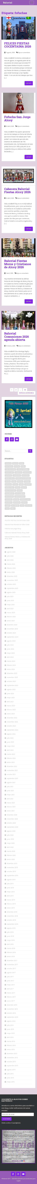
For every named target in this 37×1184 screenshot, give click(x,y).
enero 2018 (11, 956)
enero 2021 (11, 811)
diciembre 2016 (12, 1005)
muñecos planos (20, 496)
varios (7, 508)
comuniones (27, 472)
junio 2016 (10, 1029)
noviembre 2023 (12, 677)
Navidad (16, 499)
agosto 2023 (11, 689)
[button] (18, 28)
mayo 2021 (10, 795)
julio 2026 (10, 556)
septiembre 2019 (12, 875)
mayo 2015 (10, 1082)
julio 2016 (10, 1025)
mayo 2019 (10, 892)
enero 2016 (11, 1049)
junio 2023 (10, 693)
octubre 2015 (11, 1062)
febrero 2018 (11, 952)
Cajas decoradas (10, 469)
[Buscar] (30, 451)
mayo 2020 (10, 843)
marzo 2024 (11, 661)
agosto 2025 (11, 592)
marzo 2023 (11, 706)
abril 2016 (10, 1037)
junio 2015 (10, 1078)
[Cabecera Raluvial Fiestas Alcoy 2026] (18, 175)
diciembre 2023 (12, 673)
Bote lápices (9, 466)
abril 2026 (10, 560)
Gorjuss (15, 484)
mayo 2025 (10, 604)
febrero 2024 (11, 665)
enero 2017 (11, 1001)
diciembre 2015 (12, 1053)
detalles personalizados (23, 478)
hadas (21, 484)
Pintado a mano (25, 499)
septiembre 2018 (12, 924)
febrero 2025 (11, 617)
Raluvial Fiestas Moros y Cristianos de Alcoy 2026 (17, 264)
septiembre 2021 (12, 778)
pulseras (24, 502)
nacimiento (8, 499)
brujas (23, 466)
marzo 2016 (11, 1041)
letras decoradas (10, 490)
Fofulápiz (27, 481)
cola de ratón (9, 472)
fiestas (14, 481)
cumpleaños (16, 475)
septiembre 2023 (12, 685)
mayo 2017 (10, 985)
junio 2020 (10, 839)
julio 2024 (10, 645)
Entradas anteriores (26, 393)
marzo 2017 (11, 993)
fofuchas (20, 481)
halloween (28, 484)
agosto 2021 (11, 782)
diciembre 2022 (12, 718)
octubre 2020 (11, 823)
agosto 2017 (11, 973)
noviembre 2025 (12, 580)
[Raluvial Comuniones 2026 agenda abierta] (18, 320)
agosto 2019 (11, 880)
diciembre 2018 (12, 912)
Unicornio (28, 505)
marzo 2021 (11, 803)
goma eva (8, 484)
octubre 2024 (11, 633)
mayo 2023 (10, 698)
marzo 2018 (11, 948)
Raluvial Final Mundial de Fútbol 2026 (17, 525)
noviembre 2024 (12, 629)
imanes (18, 487)
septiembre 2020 (12, 827)
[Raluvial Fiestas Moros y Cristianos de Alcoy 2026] (18, 247)
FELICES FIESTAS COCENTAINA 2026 (17, 44)
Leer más (28, 83)
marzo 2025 (11, 613)
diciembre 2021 (12, 766)
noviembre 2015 (12, 1058)
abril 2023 (10, 702)
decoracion (25, 475)
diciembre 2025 (12, 576)
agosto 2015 (11, 1070)
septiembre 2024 (12, 637)
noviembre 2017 (12, 964)
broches (16, 466)
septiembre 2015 (12, 1066)
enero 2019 (11, 908)
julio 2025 (10, 596)
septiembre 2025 (12, 588)
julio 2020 (10, 835)
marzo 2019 (11, 900)
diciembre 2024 (12, 625)
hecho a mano (9, 487)
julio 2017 (10, 977)
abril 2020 (10, 847)
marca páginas (20, 493)
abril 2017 (10, 989)
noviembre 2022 (12, 722)
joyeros (24, 487)
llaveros (19, 490)
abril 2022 (10, 750)
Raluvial (7, 2)
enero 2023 (11, 714)
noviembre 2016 (12, 1009)
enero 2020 (11, 859)
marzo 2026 (11, 564)
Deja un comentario (24, 52)
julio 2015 (10, 1074)
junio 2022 (10, 742)
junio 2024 (10, 649)
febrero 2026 (11, 568)
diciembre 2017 (12, 960)
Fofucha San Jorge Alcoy (17, 118)
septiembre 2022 (12, 730)
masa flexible (9, 496)
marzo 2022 (11, 754)
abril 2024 (10, 657)
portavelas (17, 502)
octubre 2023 (11, 681)
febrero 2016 (11, 1045)
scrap (22, 505)
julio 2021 (10, 787)
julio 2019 (10, 884)
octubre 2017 (11, 969)
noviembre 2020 (12, 819)
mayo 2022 (10, 746)
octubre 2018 (11, 920)
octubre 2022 (11, 726)
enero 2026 (11, 572)
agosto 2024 (11, 641)
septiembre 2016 (12, 1017)
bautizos (15, 463)
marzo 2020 (11, 851)
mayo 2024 (10, 653)
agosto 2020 (11, 831)
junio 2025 (10, 600)
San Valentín (15, 505)
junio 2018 (10, 936)
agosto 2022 (11, 734)
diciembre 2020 (12, 815)
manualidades (9, 493)
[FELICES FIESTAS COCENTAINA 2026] (18, 28)
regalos (7, 505)
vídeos (13, 508)
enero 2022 (11, 762)
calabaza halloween (23, 469)
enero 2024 (11, 669)
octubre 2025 (11, 584)
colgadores (18, 472)
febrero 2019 (11, 904)
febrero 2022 (11, 758)
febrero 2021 (11, 807)
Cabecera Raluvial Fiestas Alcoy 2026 (17, 190)
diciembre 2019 (12, 863)
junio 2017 (10, 981)
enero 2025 (11, 621)
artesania (8, 463)
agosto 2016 (11, 1021)
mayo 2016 (10, 1033)
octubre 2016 (11, 1013)
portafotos (8, 502)
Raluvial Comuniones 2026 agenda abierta (16, 336)
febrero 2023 (11, 710)
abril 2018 (10, 944)
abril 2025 (10, 609)
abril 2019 (10, 896)
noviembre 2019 (12, 867)
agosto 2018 (11, 928)
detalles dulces (9, 478)
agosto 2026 (11, 552)
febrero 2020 (11, 855)
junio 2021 (10, 791)
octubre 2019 (11, 871)
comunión (8, 475)
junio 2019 (10, 888)
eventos (7, 481)
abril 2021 (10, 799)
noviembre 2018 (12, 916)
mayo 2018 (10, 940)
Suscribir (6, 1119)
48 (25, 390)
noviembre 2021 (12, 770)
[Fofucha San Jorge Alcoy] (18, 103)
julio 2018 (10, 932)
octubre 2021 (11, 774)
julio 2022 (10, 738)
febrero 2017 (11, 997)
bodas (21, 463)
